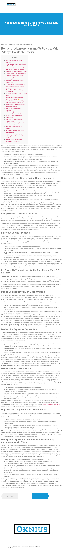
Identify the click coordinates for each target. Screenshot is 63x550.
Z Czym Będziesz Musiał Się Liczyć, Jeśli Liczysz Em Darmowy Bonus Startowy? (15, 86)
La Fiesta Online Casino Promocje (15, 66)
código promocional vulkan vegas (51, 404)
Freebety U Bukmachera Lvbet (14, 134)
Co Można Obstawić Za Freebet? (14, 102)
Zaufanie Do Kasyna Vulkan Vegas (15, 114)
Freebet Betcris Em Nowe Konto (14, 75)
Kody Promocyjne (10, 112)
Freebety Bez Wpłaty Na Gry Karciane (16, 73)
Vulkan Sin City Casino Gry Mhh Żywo (15, 101)
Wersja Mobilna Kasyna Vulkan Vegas (16, 64)
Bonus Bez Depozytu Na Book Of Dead (16, 71)
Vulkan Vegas (9, 117)
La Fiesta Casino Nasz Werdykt (14, 115)
